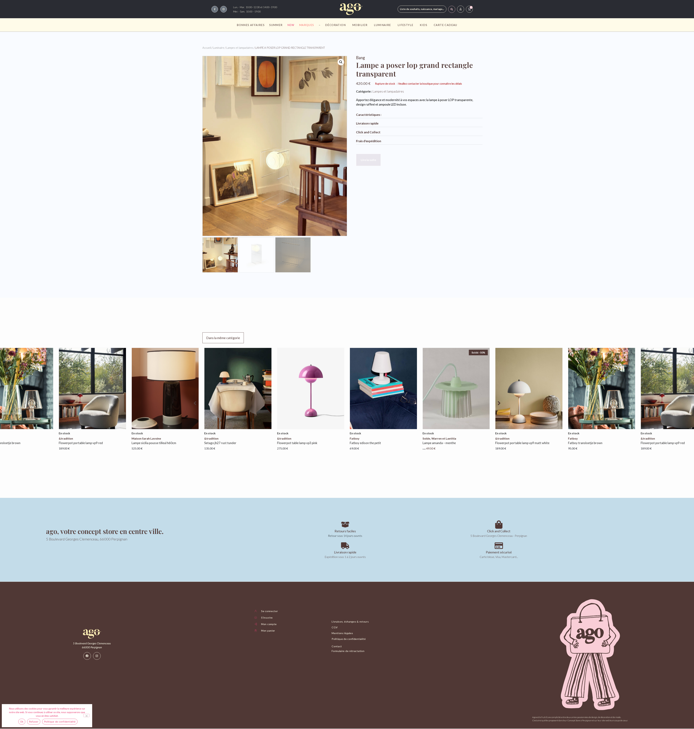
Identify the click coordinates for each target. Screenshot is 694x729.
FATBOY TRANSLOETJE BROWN (512, 443)
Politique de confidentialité (60, 721)
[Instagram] (97, 656)
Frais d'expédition (368, 141)
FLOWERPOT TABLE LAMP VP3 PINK (224, 443)
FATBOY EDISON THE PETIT (292, 443)
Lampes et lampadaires (239, 47)
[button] (341, 62)
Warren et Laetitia (371, 438)
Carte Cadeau (445, 25)
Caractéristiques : (368, 115)
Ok (21, 721)
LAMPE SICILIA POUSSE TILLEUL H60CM (81, 443)
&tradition (139, 438)
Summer (275, 25)
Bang (360, 57)
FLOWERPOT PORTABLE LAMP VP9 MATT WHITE (450, 443)
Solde (353, 438)
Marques (306, 25)
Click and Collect (368, 132)
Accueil (206, 47)
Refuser (33, 721)
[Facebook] (87, 656)
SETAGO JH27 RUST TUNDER (148, 443)
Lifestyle (406, 25)
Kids (423, 25)
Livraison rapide (367, 123)
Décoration (335, 25)
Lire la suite (368, 159)
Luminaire (382, 25)
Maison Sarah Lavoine (73, 438)
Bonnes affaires (251, 25)
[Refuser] (86, 715)
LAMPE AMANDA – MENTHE (366, 443)
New (290, 25)
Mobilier (359, 25)
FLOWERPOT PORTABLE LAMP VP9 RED (590, 443)
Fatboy (282, 438)
